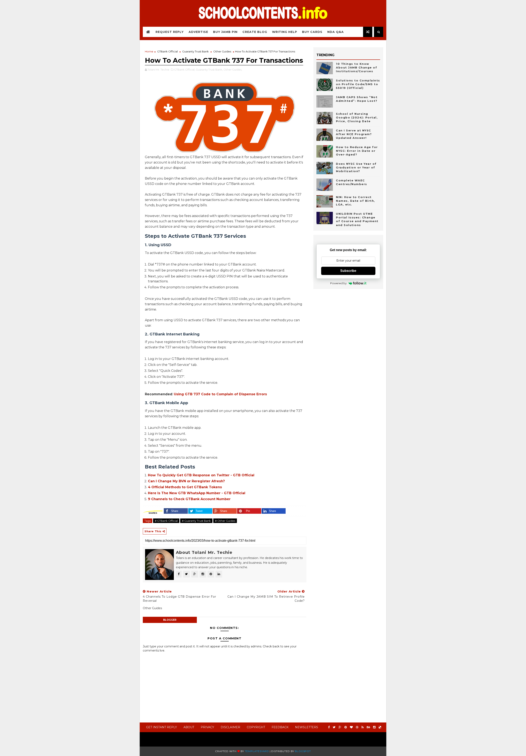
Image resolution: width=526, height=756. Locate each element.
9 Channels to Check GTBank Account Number (189, 499)
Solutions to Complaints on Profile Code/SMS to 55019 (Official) (358, 84)
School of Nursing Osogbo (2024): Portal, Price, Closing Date (357, 117)
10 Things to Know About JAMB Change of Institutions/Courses (356, 67)
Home (149, 51)
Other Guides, (233, 69)
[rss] (362, 727)
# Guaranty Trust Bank (196, 520)
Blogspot (303, 751)
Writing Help (284, 32)
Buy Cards (312, 32)
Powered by (338, 283)
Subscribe (348, 270)
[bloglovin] (351, 727)
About (188, 727)
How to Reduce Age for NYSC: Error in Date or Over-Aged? (357, 150)
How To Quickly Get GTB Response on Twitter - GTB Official (201, 475)
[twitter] (334, 727)
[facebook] (329, 727)
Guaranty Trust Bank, (209, 69)
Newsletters (306, 727)
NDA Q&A (335, 32)
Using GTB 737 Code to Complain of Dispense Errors (220, 394)
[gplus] (340, 727)
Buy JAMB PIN (225, 32)
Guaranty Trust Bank (195, 51)
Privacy (207, 727)
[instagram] (374, 727)
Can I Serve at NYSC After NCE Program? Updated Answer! (354, 134)
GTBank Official (167, 51)
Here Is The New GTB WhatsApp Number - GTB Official (196, 493)
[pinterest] (345, 727)
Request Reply (170, 32)
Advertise (198, 32)
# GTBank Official (166, 520)
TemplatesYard (257, 751)
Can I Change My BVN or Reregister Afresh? (186, 481)
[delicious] (380, 727)
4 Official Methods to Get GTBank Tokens (185, 487)
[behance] (368, 727)
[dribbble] (357, 727)
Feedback (280, 727)
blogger (169, 619)
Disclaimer (230, 727)
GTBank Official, (184, 69)
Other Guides (222, 51)
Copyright (256, 727)
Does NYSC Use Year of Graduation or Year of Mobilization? (356, 167)
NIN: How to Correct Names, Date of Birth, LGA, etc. (355, 200)
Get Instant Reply (161, 727)
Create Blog (254, 32)
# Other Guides (225, 520)
